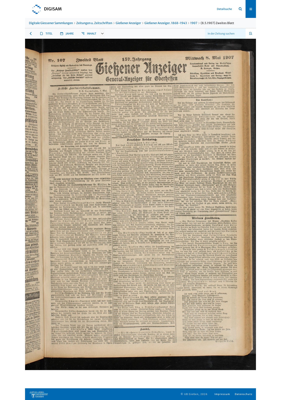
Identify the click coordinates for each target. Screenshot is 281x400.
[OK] (240, 9)
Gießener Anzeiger (128, 23)
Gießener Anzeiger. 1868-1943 (165, 23)
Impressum (222, 394)
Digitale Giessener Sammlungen (51, 23)
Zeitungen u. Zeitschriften (94, 23)
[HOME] (45, 9)
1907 (193, 23)
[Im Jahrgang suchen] (251, 33)
